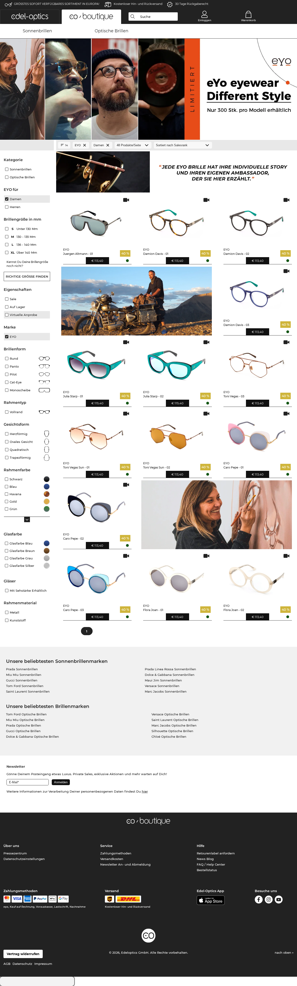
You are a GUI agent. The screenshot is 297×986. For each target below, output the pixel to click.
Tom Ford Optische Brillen (26, 714)
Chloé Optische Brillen (169, 736)
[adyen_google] (63, 899)
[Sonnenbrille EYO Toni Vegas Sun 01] (96, 434)
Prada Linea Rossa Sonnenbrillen (170, 669)
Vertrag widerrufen (23, 954)
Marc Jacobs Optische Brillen (174, 725)
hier (145, 791)
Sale (13, 299)
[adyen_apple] (52, 899)
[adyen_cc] (6, 899)
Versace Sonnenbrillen (162, 686)
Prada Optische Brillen (23, 725)
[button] (29, 17)
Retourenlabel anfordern (216, 853)
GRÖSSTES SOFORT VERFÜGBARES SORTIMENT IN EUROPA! (56, 4)
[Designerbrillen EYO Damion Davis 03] (257, 292)
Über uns (11, 846)
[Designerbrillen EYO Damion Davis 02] (257, 221)
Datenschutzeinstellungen (24, 859)
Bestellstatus (207, 870)
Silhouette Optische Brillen (172, 731)
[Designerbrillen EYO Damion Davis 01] (176, 221)
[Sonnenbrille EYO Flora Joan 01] (176, 576)
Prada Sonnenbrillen (22, 669)
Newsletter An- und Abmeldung (125, 864)
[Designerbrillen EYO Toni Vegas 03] (257, 363)
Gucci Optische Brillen (23, 731)
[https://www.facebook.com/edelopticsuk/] (259, 900)
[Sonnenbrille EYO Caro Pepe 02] (96, 505)
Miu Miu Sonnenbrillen (23, 675)
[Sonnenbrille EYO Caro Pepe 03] (96, 576)
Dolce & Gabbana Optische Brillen (32, 736)
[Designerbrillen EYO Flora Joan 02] (257, 576)
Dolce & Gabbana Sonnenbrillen (169, 675)
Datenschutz (22, 964)
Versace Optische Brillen (170, 714)
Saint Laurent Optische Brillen (175, 720)
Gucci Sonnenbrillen (21, 680)
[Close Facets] (27, 145)
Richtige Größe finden (27, 276)
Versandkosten (111, 859)
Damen (15, 199)
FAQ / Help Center (211, 864)
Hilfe (200, 846)
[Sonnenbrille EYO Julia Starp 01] (96, 363)
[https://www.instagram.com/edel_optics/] (269, 900)
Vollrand (16, 412)
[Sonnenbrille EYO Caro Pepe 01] (257, 434)
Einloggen (204, 20)
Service (106, 846)
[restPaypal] (40, 899)
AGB (6, 964)
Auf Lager (17, 307)
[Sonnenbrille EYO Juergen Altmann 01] (96, 221)
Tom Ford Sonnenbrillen (24, 686)
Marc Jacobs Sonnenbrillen (166, 691)
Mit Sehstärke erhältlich (28, 590)
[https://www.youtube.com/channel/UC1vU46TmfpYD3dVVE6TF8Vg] (279, 900)
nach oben (283, 952)
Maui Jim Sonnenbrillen (163, 680)
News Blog (205, 859)
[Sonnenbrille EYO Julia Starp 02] (176, 363)
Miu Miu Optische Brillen (25, 720)
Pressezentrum (15, 853)
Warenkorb (248, 20)
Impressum (43, 964)
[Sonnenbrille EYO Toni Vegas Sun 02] (176, 434)
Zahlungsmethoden (115, 853)
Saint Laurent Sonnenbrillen (28, 691)
